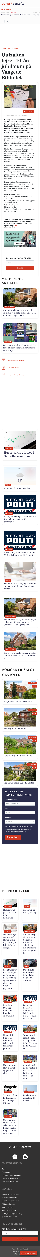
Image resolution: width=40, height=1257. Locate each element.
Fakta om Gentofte (8, 1204)
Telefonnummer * (11, 799)
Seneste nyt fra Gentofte (10, 1194)
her (16, 226)
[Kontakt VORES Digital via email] (25, 1156)
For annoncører (7, 1172)
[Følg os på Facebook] (14, 1156)
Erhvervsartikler (7, 1207)
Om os (4, 1169)
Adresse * (8, 817)
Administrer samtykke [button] (10, 1182)
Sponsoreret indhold (9, 1217)
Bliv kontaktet (13, 837)
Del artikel (27, 111)
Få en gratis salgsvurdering (12, 1214)
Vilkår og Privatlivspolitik (11, 1175)
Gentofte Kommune (9, 1210)
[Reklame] (20, 239)
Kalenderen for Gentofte (11, 1201)
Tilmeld (20, 268)
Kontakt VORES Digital (10, 1178)
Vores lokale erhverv (9, 1198)
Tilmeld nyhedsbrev (28, 1253)
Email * (7, 808)
